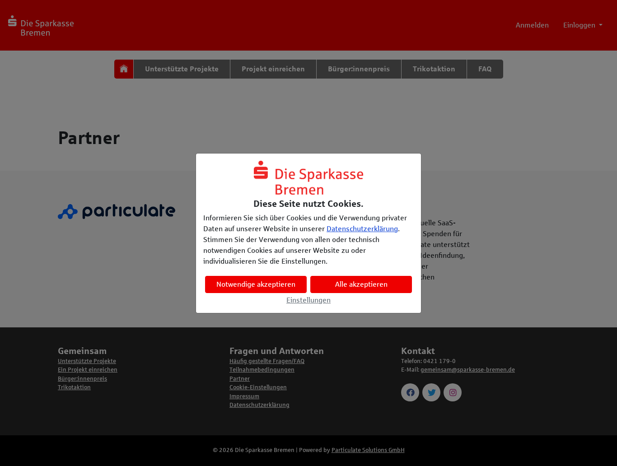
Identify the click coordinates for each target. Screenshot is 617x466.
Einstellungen (308, 300)
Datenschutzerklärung (362, 229)
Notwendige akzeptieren (255, 284)
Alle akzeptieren (361, 284)
